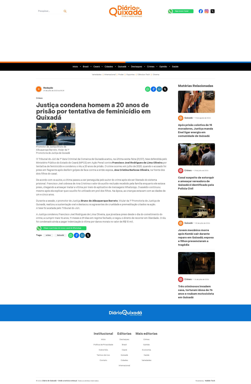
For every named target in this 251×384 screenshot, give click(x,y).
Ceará (96, 67)
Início (75, 67)
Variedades (97, 74)
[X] (212, 11)
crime (48, 235)
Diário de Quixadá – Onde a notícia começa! (59, 381)
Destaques (136, 67)
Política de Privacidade (103, 345)
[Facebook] (201, 11)
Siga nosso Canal (181, 11)
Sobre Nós (103, 350)
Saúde (175, 67)
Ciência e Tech (144, 74)
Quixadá (122, 67)
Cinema (156, 74)
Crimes (150, 67)
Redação (48, 88)
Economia (146, 350)
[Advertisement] (125, 42)
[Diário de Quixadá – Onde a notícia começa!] (125, 11)
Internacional (110, 74)
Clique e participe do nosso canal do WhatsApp (62, 228)
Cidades (109, 67)
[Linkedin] (159, 89)
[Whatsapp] (147, 89)
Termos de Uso (103, 355)
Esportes (131, 74)
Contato (103, 360)
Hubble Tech (210, 381)
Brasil (86, 67)
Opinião (163, 67)
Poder (121, 74)
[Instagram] (206, 11)
